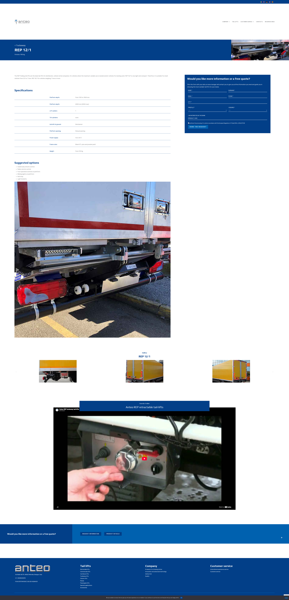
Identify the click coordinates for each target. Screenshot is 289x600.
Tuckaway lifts (84, 576)
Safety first (148, 574)
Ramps (82, 581)
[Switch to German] (266, 2)
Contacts (259, 21)
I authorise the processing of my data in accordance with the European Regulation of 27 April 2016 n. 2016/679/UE (217, 123)
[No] (286, 598)
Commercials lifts (85, 571)
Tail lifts (235, 21)
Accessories (83, 587)
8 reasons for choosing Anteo (153, 569)
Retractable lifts (84, 569)
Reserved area (270, 21)
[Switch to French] (269, 2)
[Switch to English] (264, 2)
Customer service (246, 21)
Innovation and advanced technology (156, 571)
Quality (147, 576)
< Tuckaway (20, 45)
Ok (181, 597)
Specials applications (86, 585)
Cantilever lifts (84, 574)
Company (225, 21)
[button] (16, 372)
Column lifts (83, 578)
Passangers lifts (84, 583)
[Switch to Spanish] (272, 2)
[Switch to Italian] (261, 2)
